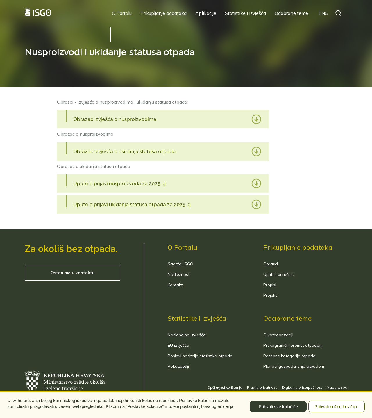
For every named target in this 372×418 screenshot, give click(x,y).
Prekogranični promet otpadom (293, 345)
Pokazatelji (178, 366)
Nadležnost (178, 274)
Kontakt (175, 284)
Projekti (270, 295)
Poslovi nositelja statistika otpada (200, 355)
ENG (323, 13)
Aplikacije (205, 13)
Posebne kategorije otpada (289, 355)
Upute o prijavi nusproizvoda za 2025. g (119, 183)
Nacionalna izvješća (187, 334)
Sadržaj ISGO (180, 264)
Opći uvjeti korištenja (224, 387)
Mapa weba (337, 387)
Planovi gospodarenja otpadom (293, 366)
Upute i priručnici (278, 274)
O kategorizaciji (278, 334)
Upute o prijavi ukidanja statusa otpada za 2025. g (132, 204)
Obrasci (270, 264)
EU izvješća (178, 345)
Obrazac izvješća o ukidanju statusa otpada (124, 151)
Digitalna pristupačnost (302, 387)
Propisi (269, 284)
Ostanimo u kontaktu (73, 272)
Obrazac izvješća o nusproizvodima (114, 119)
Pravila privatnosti (262, 387)
